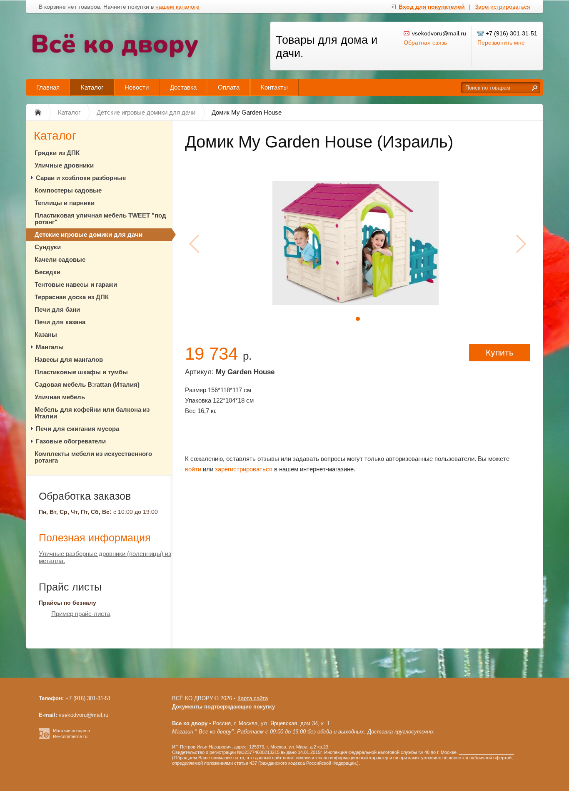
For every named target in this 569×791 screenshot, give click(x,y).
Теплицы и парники (65, 202)
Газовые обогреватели (71, 441)
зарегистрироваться (243, 469)
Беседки (47, 271)
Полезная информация (95, 537)
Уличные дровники (64, 165)
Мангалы (50, 346)
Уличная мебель (60, 397)
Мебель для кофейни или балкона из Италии (92, 413)
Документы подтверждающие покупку (223, 706)
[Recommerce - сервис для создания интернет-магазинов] (44, 737)
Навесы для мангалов (69, 359)
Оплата (229, 87)
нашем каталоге (177, 7)
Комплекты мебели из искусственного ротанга (93, 457)
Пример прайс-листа (80, 613)
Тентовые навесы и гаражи (76, 284)
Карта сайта (252, 698)
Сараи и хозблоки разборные (81, 177)
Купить (500, 352)
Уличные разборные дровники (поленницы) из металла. (105, 557)
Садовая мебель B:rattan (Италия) (87, 384)
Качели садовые (60, 259)
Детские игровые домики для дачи (88, 234)
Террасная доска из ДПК (72, 296)
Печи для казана (60, 321)
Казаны (46, 334)
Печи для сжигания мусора (77, 428)
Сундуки (48, 246)
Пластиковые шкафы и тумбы (81, 371)
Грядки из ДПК (57, 152)
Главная (48, 87)
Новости (137, 87)
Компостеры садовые (68, 190)
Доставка (183, 87)
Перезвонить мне (501, 42)
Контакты (274, 87)
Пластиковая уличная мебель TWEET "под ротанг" (100, 218)
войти (193, 469)
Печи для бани (57, 309)
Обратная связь (425, 42)
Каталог (92, 87)
